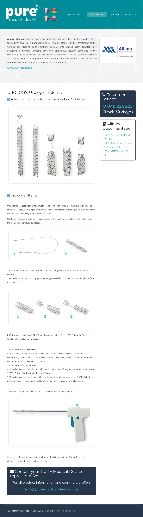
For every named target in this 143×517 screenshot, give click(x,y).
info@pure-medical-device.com (51, 489)
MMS (74, 510)
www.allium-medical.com (19, 67)
